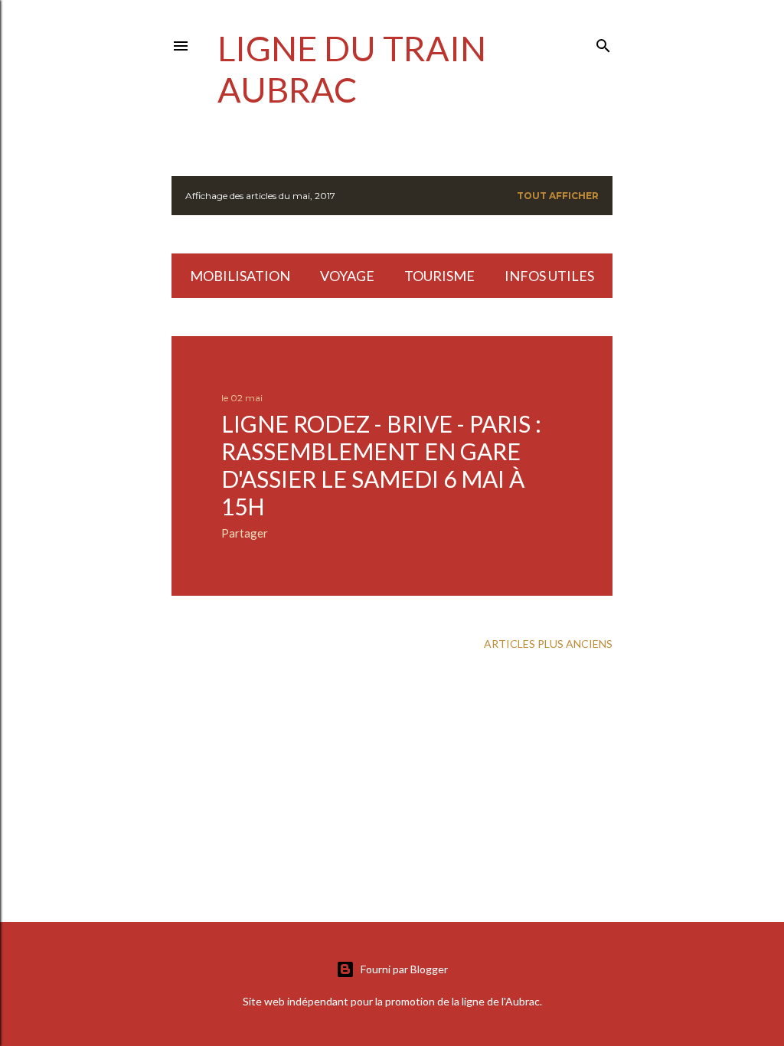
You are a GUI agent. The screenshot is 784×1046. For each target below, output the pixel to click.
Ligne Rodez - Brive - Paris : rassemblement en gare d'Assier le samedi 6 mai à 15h (381, 465)
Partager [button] (244, 533)
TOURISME (439, 275)
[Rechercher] (603, 42)
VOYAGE (347, 275)
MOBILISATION (240, 275)
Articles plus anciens (548, 643)
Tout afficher (558, 195)
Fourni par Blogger (404, 969)
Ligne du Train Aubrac (351, 69)
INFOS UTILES (549, 275)
